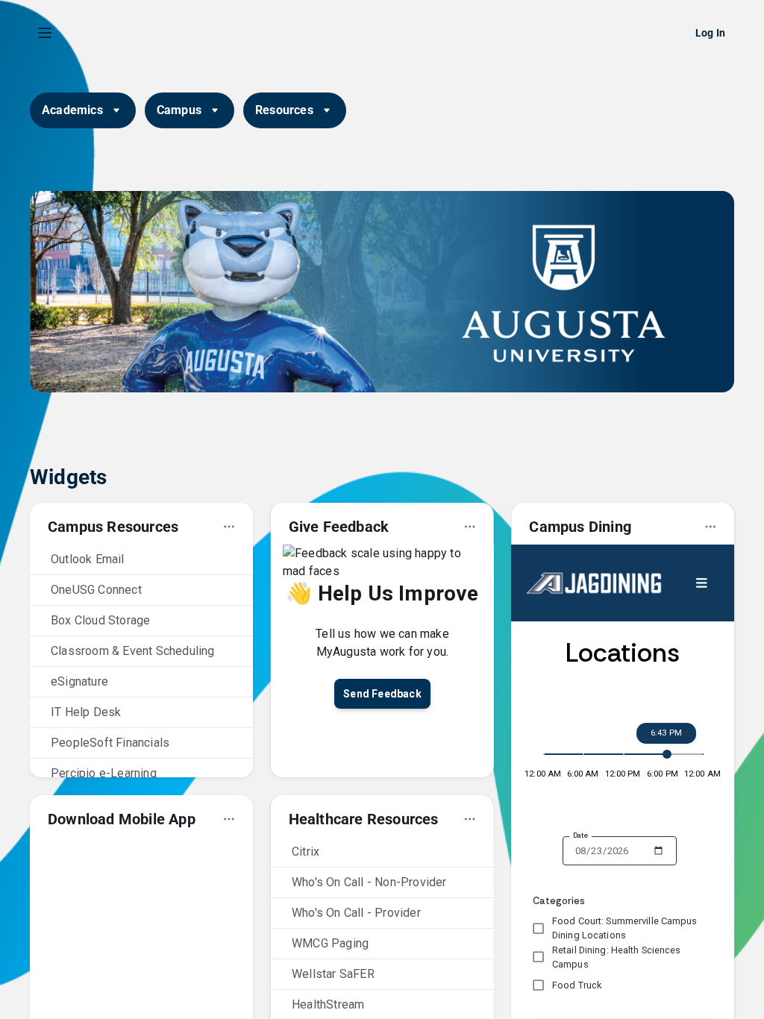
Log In (710, 33)
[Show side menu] (45, 33)
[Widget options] (229, 527)
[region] (382, 539)
